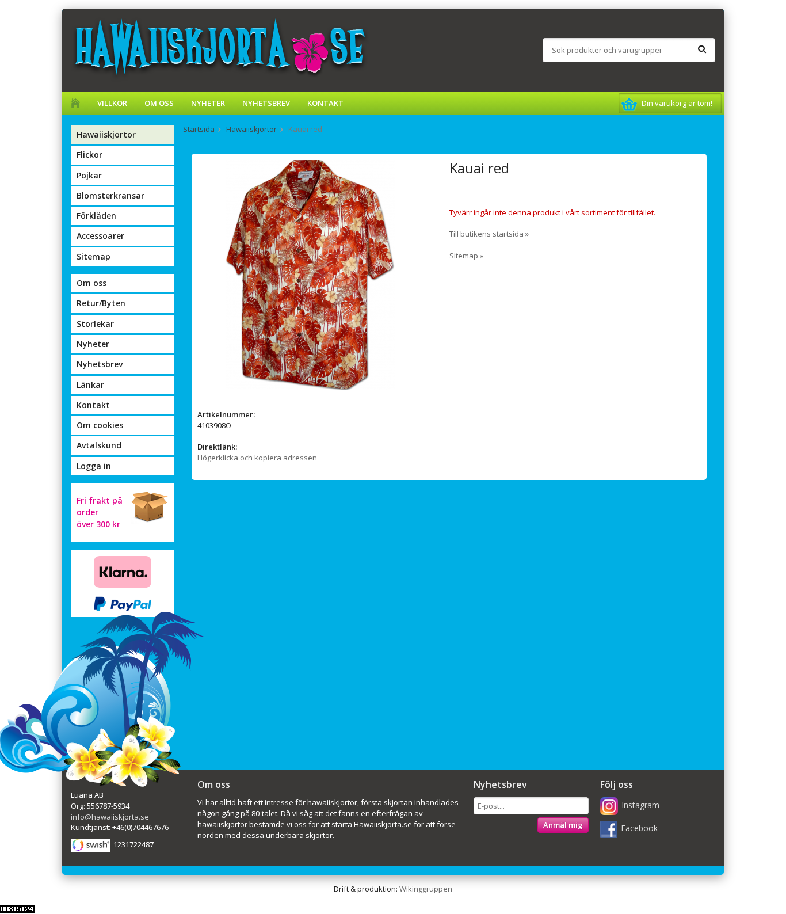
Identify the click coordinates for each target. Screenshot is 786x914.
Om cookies (100, 425)
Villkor (112, 103)
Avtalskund (99, 445)
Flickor (89, 154)
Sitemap (93, 256)
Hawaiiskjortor (106, 134)
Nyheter (208, 103)
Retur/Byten (101, 303)
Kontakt (325, 103)
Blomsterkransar (110, 195)
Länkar (90, 384)
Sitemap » (466, 255)
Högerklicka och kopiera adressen (257, 457)
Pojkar (89, 175)
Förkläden (96, 215)
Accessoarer (100, 235)
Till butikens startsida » (489, 233)
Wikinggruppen (425, 888)
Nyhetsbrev (266, 103)
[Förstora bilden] (310, 274)
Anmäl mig (563, 825)
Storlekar (95, 323)
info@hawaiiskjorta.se (110, 817)
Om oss (159, 103)
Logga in (94, 465)
